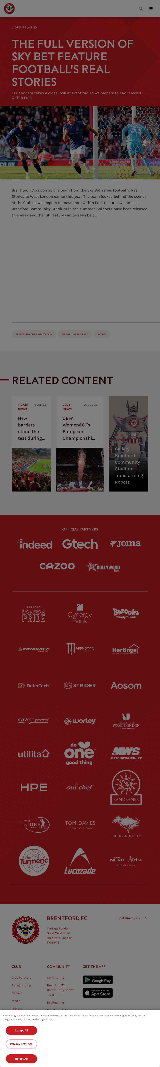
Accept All (21, 1030)
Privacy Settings (21, 1044)
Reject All (21, 1058)
